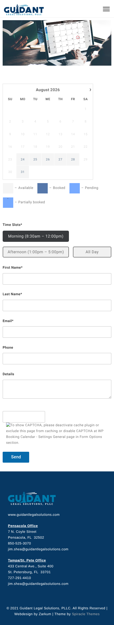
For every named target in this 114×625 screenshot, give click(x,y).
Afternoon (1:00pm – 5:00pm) (36, 252)
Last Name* (12, 294)
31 (23, 172)
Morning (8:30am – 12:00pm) (36, 236)
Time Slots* (12, 225)
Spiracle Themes (86, 614)
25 (35, 159)
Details (8, 374)
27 (61, 159)
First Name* (13, 268)
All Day (92, 252)
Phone (8, 348)
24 (23, 159)
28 (73, 159)
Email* (8, 321)
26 (48, 159)
